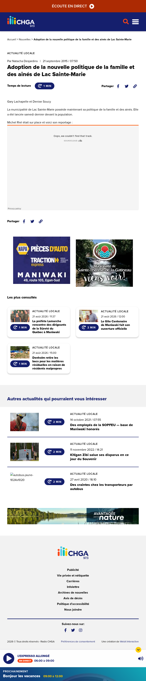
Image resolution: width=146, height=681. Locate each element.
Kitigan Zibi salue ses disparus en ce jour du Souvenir (99, 457)
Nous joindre (73, 610)
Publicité (73, 570)
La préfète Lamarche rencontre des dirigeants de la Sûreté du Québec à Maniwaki (49, 326)
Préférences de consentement (78, 641)
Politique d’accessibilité (73, 604)
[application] (140, 658)
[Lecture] (8, 658)
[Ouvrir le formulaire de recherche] (126, 22)
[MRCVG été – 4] (73, 516)
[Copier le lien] (135, 86)
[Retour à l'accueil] (63, 22)
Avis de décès (73, 598)
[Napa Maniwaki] (41, 260)
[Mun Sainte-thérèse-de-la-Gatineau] (104, 263)
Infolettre (73, 587)
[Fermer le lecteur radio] (138, 650)
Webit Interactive (129, 641)
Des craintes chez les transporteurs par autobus (101, 487)
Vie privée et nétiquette (73, 575)
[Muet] (140, 658)
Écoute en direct (69, 6)
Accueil (11, 39)
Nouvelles (25, 39)
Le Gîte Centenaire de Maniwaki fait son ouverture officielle (115, 325)
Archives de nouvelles (73, 593)
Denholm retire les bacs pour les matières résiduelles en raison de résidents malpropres (48, 363)
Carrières (73, 581)
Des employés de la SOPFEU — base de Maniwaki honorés (101, 427)
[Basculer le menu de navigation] (135, 22)
